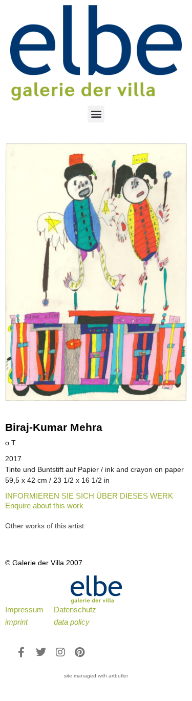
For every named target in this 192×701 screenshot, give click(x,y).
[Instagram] (60, 652)
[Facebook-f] (21, 652)
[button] (96, 114)
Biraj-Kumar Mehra (53, 427)
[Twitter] (41, 652)
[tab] (44, 526)
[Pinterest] (80, 652)
